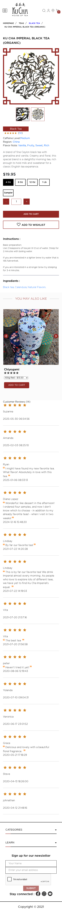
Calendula (21, 287)
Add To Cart (31, 214)
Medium (25, 138)
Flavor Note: (10, 145)
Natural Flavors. (37, 287)
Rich (46, 145)
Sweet (39, 145)
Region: (7, 142)
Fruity (30, 145)
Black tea (8, 287)
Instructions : (11, 239)
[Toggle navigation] (4, 10)
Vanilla (22, 145)
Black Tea (34, 23)
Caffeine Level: (11, 138)
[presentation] (6, 336)
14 (20, 133)
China (16, 142)
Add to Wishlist (33, 225)
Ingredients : (11, 281)
